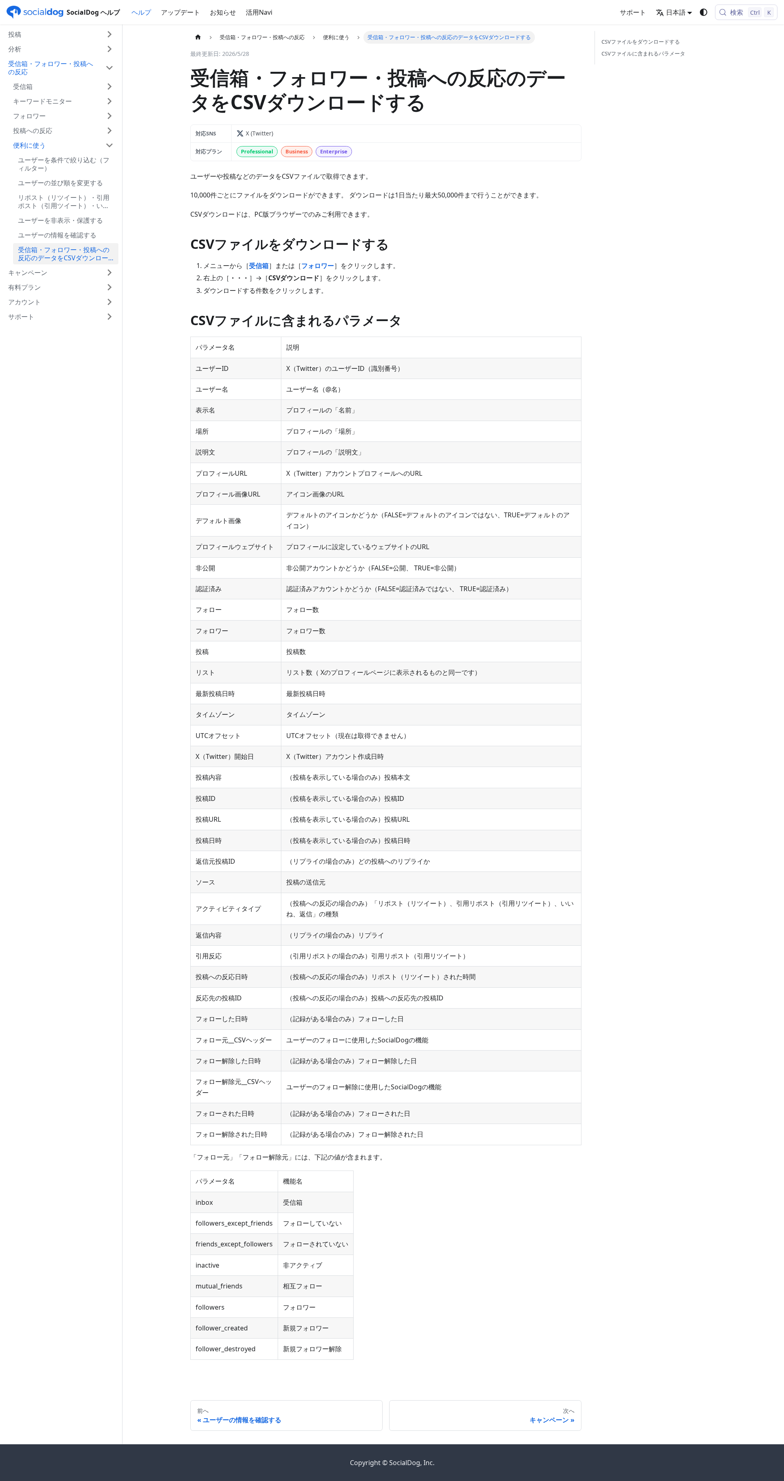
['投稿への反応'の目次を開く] (109, 130)
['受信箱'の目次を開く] (109, 86)
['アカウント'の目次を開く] (109, 301)
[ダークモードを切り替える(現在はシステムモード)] (703, 12)
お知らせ (223, 12)
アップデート (180, 12)
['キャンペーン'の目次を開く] (109, 272)
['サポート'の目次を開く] (109, 316)
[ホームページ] (198, 37)
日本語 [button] (676, 12)
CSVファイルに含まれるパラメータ (643, 53)
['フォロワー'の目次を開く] (109, 115)
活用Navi (259, 12)
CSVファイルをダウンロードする (640, 41)
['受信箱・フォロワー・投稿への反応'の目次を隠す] (109, 67)
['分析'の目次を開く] (109, 48)
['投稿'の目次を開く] (109, 34)
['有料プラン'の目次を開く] (109, 287)
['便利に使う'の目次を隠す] (109, 145)
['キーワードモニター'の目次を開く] (109, 101)
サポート (633, 12)
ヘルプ (141, 12)
